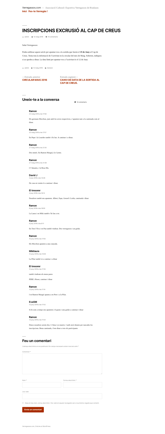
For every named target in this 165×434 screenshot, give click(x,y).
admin (27, 37)
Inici (24, 11)
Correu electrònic (70, 380)
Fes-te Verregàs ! (38, 11)
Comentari (26, 352)
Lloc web (25, 392)
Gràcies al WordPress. (43, 426)
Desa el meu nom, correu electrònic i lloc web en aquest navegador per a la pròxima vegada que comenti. (62, 403)
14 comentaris (53, 37)
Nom (24, 380)
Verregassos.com (31, 7)
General (50, 68)
